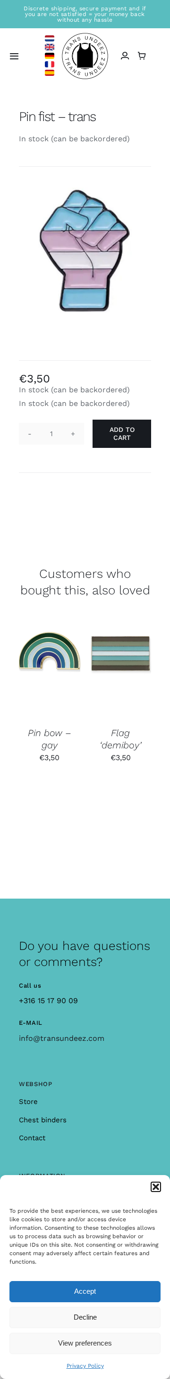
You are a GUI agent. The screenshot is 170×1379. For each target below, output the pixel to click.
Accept (85, 1291)
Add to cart (122, 433)
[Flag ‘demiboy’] (120, 670)
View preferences (85, 1343)
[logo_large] (85, 36)
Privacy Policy (85, 1366)
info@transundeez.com (61, 1038)
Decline (85, 1317)
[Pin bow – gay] (49, 670)
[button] (156, 1187)
